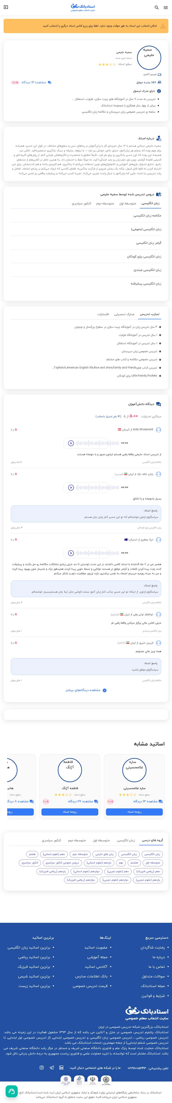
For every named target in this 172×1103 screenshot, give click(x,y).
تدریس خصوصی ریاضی (151, 1038)
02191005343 (137, 1068)
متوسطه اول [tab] (127, 203)
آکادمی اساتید (96, 966)
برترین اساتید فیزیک (34, 966)
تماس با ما (156, 966)
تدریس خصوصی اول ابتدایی (26, 1038)
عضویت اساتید (96, 947)
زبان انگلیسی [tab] (150, 203)
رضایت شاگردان (153, 947)
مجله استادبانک (153, 986)
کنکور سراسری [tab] (81, 203)
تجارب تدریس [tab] (149, 314)
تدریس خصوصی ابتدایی (68, 1038)
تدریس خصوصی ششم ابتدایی (147, 1043)
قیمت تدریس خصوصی (90, 986)
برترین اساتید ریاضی (34, 957)
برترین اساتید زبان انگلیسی (29, 947)
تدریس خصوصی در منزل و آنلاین (119, 1032)
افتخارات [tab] (103, 314)
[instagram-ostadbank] (42, 1069)
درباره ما (159, 957)
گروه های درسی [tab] (152, 840)
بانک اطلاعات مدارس (91, 976)
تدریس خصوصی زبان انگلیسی (110, 1038)
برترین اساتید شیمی (34, 976)
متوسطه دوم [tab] (105, 203)
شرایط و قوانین (153, 996)
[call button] (11, 1091)
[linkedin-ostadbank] (61, 1069)
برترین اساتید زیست (34, 986)
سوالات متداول (153, 976)
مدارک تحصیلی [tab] (124, 314)
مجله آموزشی (97, 957)
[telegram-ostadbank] (51, 1069)
